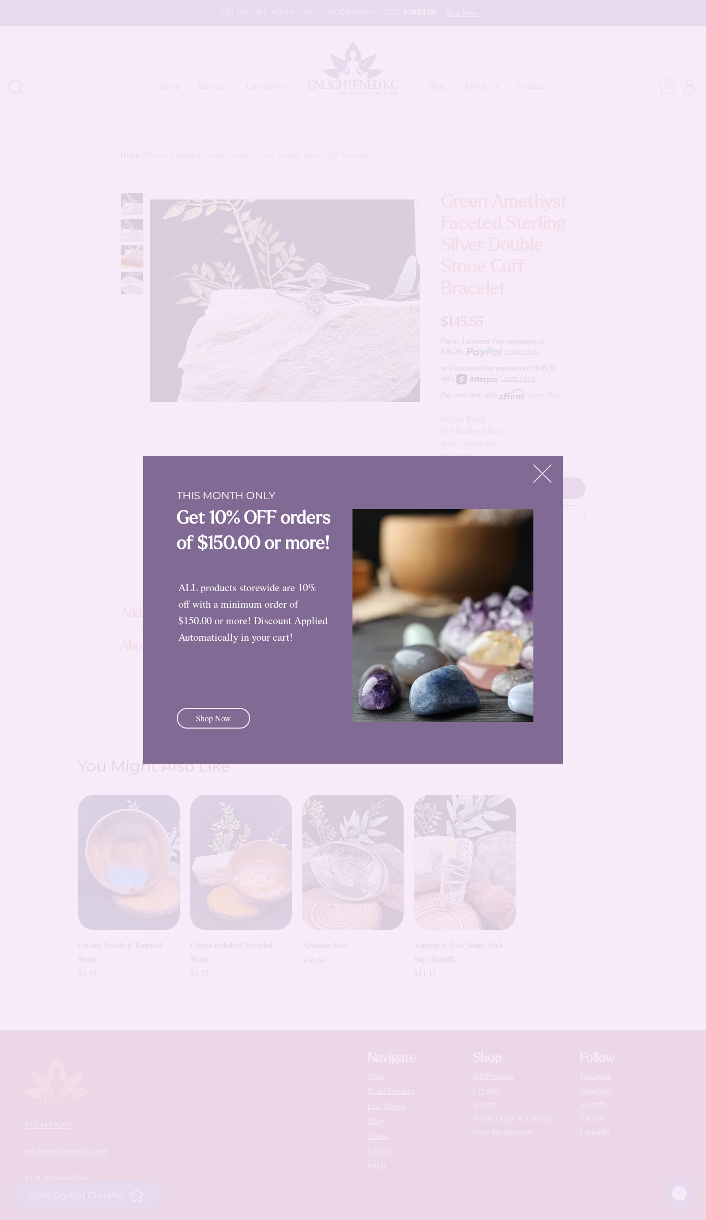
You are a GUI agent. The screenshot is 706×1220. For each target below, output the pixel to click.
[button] (542, 473)
